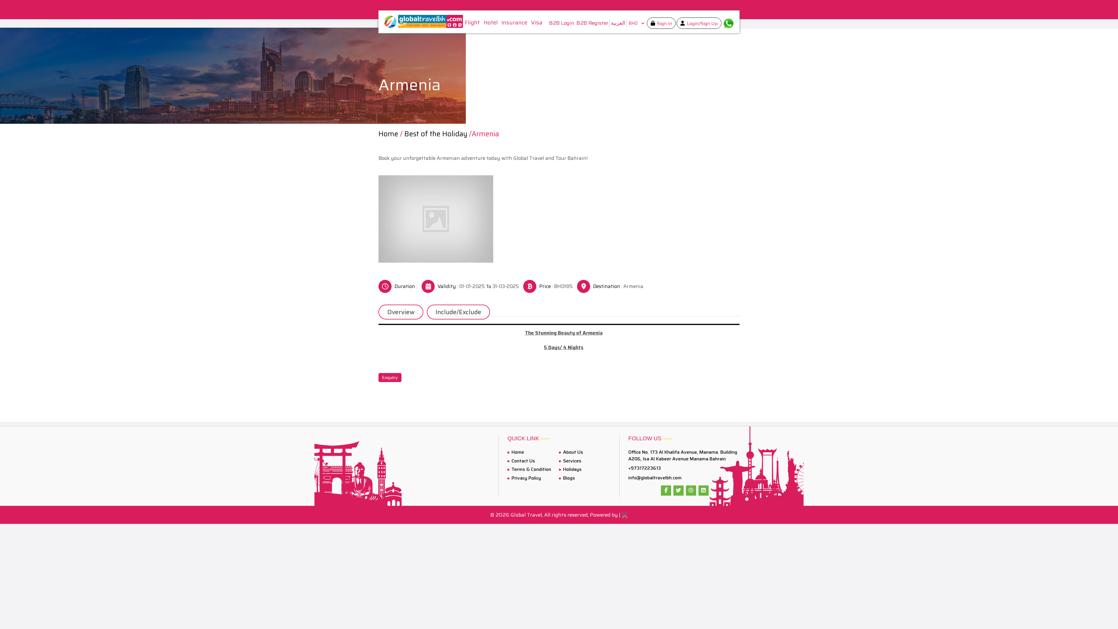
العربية (618, 23)
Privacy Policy (525, 478)
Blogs (568, 478)
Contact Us (522, 460)
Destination (606, 286)
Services (571, 460)
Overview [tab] (401, 312)
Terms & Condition (530, 469)
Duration (405, 286)
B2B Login (561, 23)
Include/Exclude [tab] (458, 312)
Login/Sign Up (702, 23)
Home (388, 133)
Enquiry (390, 377)
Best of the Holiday (435, 133)
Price (545, 286)
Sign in (664, 23)
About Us (572, 452)
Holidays (572, 469)
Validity (447, 286)
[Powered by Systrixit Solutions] (625, 515)
